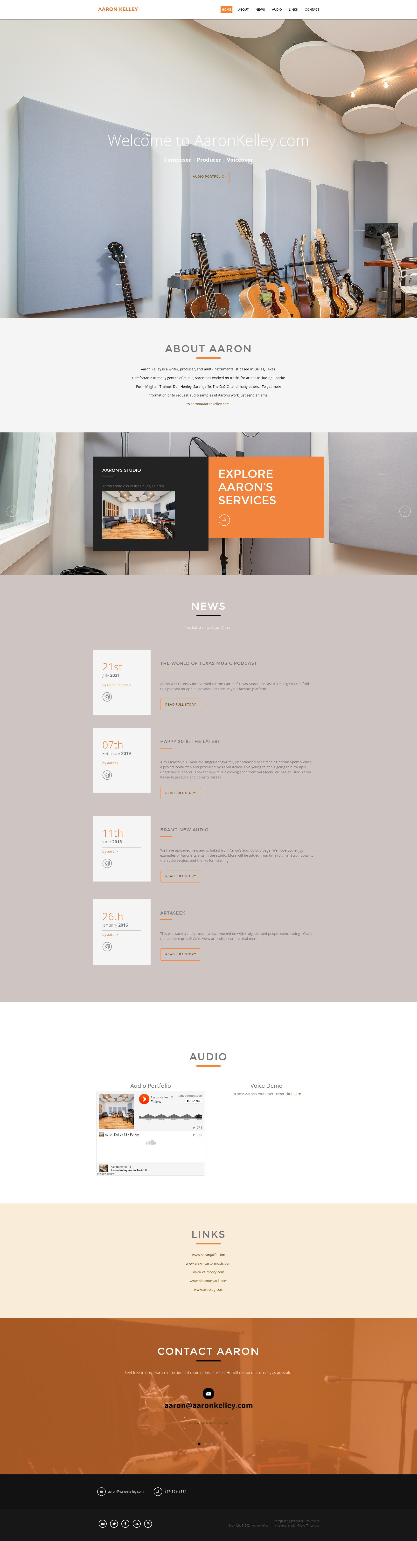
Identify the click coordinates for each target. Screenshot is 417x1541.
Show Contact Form (208, 1423)
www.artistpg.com (208, 1289)
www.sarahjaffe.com (208, 1254)
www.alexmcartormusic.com (208, 1263)
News (260, 9)
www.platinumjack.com (208, 1280)
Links (293, 9)
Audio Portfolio (208, 176)
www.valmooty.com (208, 1272)
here (297, 1093)
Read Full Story (180, 704)
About (243, 9)
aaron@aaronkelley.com (210, 404)
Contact (312, 9)
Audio (277, 9)
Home (226, 9)
